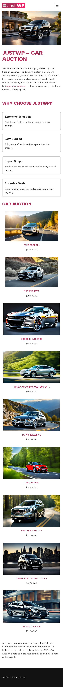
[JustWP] (15, 5)
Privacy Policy (18, 677)
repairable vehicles (15, 86)
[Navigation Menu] (57, 5)
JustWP (6, 677)
